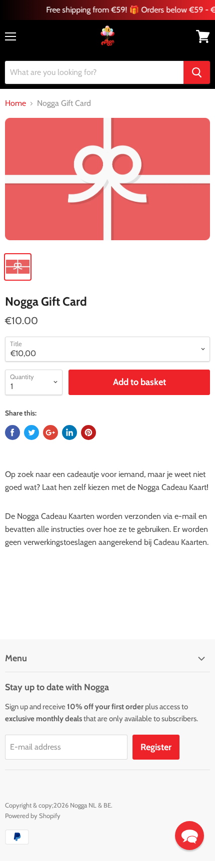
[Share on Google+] (50, 432)
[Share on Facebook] (12, 432)
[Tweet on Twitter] (31, 432)
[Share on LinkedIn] (69, 432)
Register (156, 747)
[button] (189, 835)
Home (15, 103)
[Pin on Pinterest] (88, 432)
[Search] (197, 72)
